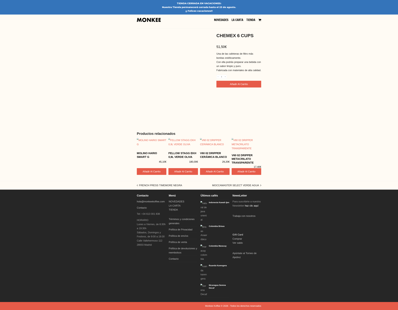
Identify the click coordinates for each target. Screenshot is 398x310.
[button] (260, 20)
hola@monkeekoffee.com (151, 201)
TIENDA (173, 209)
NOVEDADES (176, 201)
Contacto (142, 207)
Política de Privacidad (180, 229)
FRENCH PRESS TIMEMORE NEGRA (159, 185)
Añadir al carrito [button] (152, 171)
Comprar (237, 238)
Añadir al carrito (239, 84)
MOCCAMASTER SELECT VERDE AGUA (235, 185)
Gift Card (237, 234)
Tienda (176, 7)
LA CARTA (175, 205)
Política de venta (178, 242)
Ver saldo (237, 242)
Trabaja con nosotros (243, 216)
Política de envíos (178, 235)
